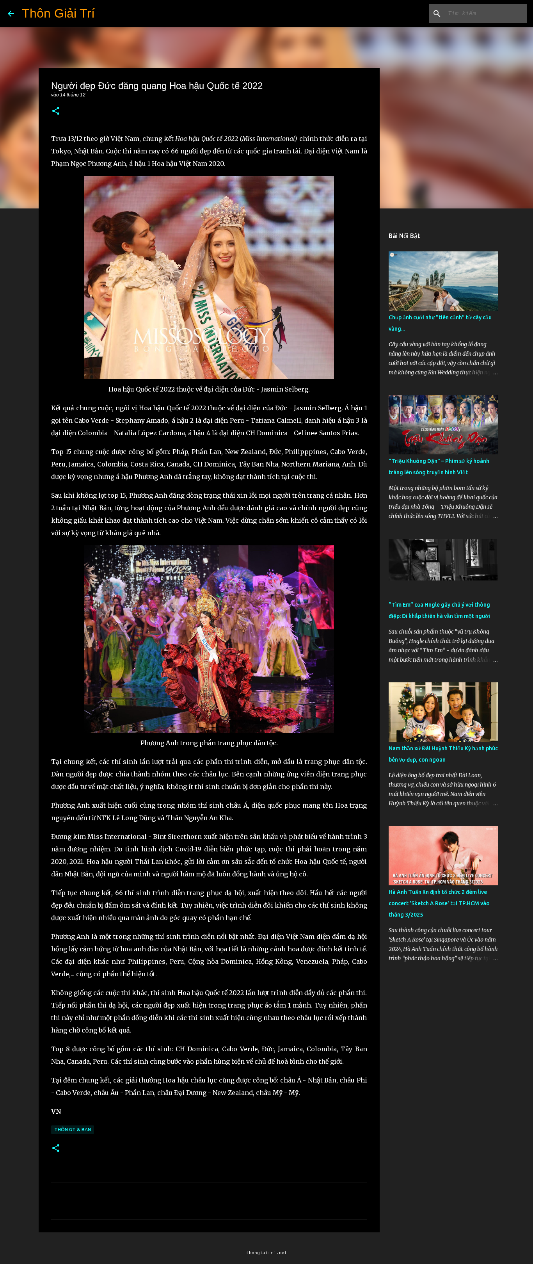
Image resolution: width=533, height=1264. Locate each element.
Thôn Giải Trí (58, 13)
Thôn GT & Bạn (72, 1129)
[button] (55, 111)
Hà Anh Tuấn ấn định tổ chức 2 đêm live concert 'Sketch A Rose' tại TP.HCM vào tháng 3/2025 (439, 903)
